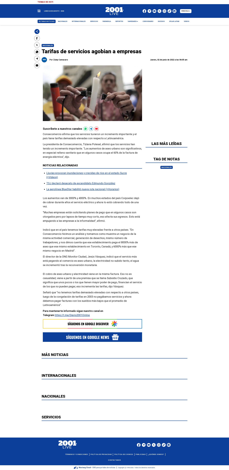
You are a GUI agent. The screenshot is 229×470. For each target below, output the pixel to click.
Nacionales (48, 45)
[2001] (114, 11)
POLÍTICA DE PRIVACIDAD (101, 454)
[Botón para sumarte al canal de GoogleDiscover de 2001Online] (92, 324)
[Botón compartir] (36, 31)
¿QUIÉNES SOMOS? (156, 454)
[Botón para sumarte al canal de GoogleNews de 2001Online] (92, 337)
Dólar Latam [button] (174, 21)
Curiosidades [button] (148, 21)
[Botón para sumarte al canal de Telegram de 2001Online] (91, 129)
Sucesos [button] (161, 21)
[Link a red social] (139, 445)
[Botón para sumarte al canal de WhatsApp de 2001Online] (85, 129)
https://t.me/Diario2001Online (72, 315)
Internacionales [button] (79, 21)
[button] (36, 38)
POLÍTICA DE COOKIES (123, 454)
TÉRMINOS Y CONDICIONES (76, 454)
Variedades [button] (132, 21)
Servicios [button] (94, 21)
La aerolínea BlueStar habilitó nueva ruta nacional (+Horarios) (82, 189)
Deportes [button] (119, 21)
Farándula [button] (107, 21)
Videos (186, 21)
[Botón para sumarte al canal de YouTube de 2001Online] (96, 129)
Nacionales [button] (62, 21)
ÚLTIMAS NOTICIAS (47, 21)
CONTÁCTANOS (114, 460)
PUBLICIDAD (141, 454)
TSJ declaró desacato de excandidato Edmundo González (80, 183)
